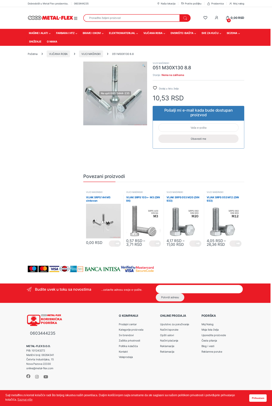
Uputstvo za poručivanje (174, 324)
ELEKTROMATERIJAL (122, 33)
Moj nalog (238, 3)
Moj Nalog (208, 324)
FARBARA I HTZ (65, 33)
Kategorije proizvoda (131, 329)
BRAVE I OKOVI (92, 33)
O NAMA (52, 41)
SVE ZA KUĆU (210, 33)
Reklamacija (167, 351)
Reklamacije (167, 346)
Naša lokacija (168, 3)
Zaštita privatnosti (129, 340)
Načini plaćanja (169, 340)
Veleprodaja (126, 357)
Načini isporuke (169, 329)
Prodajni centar (128, 324)
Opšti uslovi (167, 335)
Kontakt (123, 351)
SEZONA (232, 33)
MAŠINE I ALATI (38, 33)
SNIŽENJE (35, 41)
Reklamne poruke (212, 351)
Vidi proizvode (115, 243)
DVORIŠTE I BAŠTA (182, 33)
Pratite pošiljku (193, 3)
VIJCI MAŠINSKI (91, 53)
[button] (143, 65)
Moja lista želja (210, 329)
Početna (33, 53)
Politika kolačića (128, 346)
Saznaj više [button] (24, 399)
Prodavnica (217, 3)
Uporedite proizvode (214, 335)
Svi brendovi (126, 335)
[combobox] (131, 18)
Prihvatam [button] (258, 398)
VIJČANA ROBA (152, 33)
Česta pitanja (209, 340)
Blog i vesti (208, 346)
